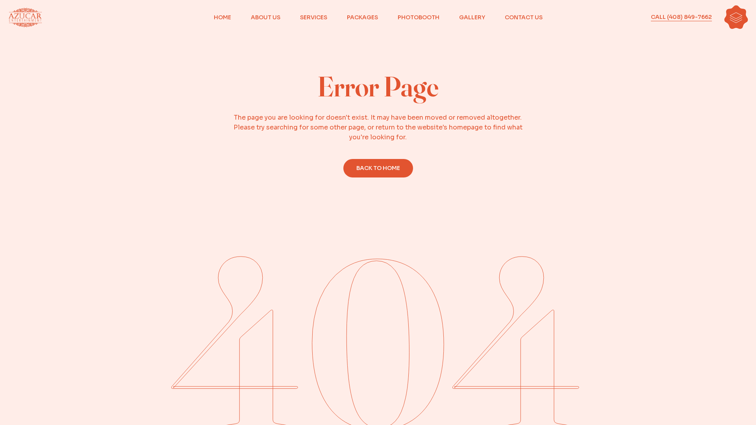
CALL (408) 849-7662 (681, 16)
